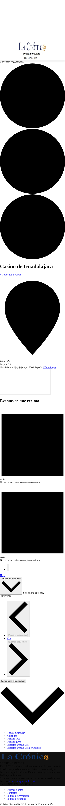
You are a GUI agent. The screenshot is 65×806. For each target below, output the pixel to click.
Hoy (2, 575)
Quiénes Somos (15, 789)
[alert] (32, 445)
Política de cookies (16, 798)
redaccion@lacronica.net (22, 781)
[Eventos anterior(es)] (8, 566)
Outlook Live (14, 741)
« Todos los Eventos (10, 274)
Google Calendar (16, 732)
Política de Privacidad (18, 795)
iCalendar (12, 735)
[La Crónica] (32, 49)
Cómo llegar (49, 367)
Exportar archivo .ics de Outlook (24, 747)
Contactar (12, 792)
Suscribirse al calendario (13, 681)
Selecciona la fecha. (33, 592)
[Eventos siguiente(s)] (8, 569)
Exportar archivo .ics (17, 744)
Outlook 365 (13, 738)
